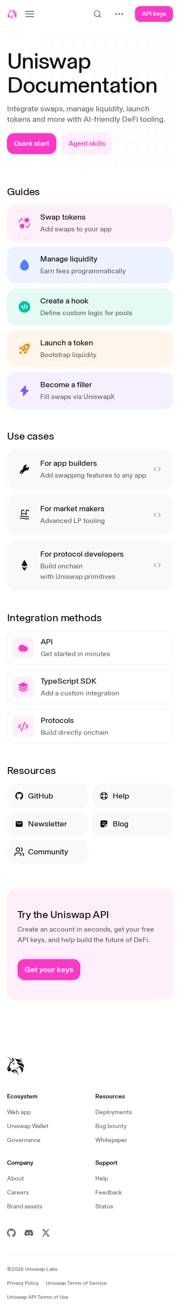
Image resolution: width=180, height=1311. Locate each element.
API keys (154, 13)
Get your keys (48, 969)
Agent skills (87, 143)
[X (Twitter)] (46, 1233)
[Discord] (28, 1232)
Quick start (31, 143)
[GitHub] (11, 1232)
